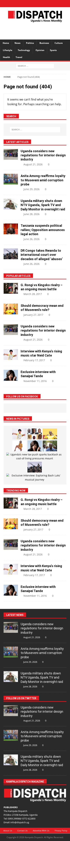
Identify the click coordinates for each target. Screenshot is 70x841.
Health (6, 57)
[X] (29, 3)
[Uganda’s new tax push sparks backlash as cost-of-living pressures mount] (34, 457)
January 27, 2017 (33, 314)
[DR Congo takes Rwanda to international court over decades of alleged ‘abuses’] (11, 253)
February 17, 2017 (34, 360)
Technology (24, 50)
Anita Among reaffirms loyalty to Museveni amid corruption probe (43, 180)
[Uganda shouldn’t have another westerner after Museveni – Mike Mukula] (50, 433)
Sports (53, 50)
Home (6, 43)
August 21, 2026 (33, 164)
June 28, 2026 (31, 214)
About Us (7, 830)
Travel (19, 57)
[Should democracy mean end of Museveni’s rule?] (11, 309)
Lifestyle (7, 50)
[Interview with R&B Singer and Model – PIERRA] (19, 446)
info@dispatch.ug (19, 822)
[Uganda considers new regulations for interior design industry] (11, 154)
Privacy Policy (61, 830)
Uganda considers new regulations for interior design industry (43, 155)
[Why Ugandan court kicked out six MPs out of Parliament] (34, 433)
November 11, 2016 (35, 381)
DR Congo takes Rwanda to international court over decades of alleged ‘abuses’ (42, 255)
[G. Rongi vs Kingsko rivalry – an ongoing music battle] (11, 288)
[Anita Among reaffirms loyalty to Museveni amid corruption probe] (11, 179)
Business (44, 43)
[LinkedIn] (35, 3)
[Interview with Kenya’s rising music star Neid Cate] (11, 354)
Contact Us (22, 830)
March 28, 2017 (33, 294)
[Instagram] (41, 3)
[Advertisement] (37, 30)
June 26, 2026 (31, 239)
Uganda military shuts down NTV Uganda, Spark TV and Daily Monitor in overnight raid (43, 205)
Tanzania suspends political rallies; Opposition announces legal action (43, 230)
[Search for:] (35, 65)
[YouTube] (48, 3)
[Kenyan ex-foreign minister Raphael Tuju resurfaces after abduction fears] (50, 446)
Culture (59, 43)
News (17, 43)
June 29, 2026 (31, 189)
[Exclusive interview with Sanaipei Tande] (11, 375)
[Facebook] (22, 3)
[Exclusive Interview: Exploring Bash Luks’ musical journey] (34, 478)
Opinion (40, 50)
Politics (30, 43)
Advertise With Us (41, 830)
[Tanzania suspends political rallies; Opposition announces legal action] (11, 228)
